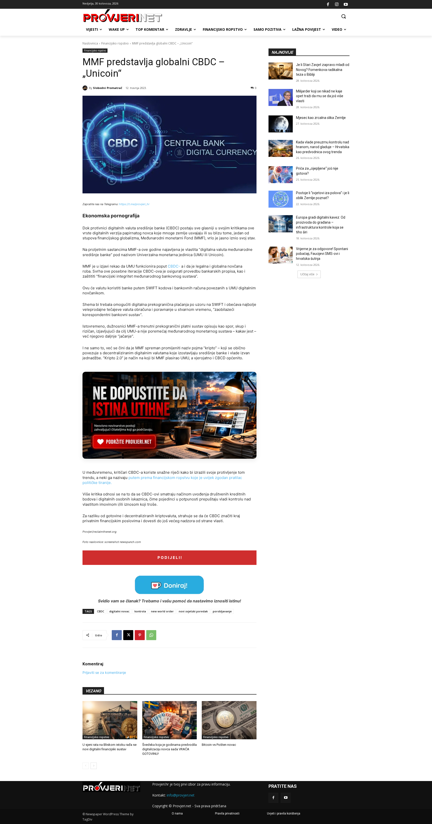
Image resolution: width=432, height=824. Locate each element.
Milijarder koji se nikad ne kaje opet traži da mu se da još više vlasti (319, 96)
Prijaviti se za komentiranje (104, 672)
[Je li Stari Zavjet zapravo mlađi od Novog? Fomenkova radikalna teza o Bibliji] (280, 70)
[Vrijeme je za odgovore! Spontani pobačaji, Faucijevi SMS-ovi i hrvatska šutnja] (280, 255)
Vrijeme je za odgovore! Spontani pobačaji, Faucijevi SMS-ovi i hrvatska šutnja (322, 254)
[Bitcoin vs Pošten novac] (229, 720)
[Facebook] (328, 4)
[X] (128, 635)
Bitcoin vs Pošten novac (219, 745)
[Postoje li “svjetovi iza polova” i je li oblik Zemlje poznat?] (280, 199)
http (121, 204)
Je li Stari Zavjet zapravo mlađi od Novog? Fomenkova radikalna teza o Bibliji (322, 69)
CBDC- (174, 266)
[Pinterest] (140, 635)
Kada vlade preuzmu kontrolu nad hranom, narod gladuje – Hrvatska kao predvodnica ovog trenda (322, 147)
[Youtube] (346, 4)
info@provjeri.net (180, 795)
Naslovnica (90, 43)
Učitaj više (307, 274)
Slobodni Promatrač (107, 88)
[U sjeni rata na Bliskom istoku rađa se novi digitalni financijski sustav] (109, 720)
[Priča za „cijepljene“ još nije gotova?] (280, 174)
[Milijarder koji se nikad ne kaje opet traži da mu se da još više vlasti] (280, 97)
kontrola (140, 611)
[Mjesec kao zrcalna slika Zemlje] (280, 123)
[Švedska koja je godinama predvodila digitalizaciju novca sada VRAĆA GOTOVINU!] (169, 720)
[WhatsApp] (151, 635)
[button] (344, 16)
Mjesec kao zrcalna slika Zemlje (321, 118)
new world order (162, 611)
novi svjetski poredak (193, 611)
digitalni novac (119, 611)
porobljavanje (222, 611)
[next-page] (93, 766)
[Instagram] (336, 4)
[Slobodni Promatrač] (85, 87)
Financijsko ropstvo (115, 43)
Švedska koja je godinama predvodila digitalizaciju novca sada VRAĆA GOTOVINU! (169, 749)
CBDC (100, 611)
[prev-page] (85, 766)
